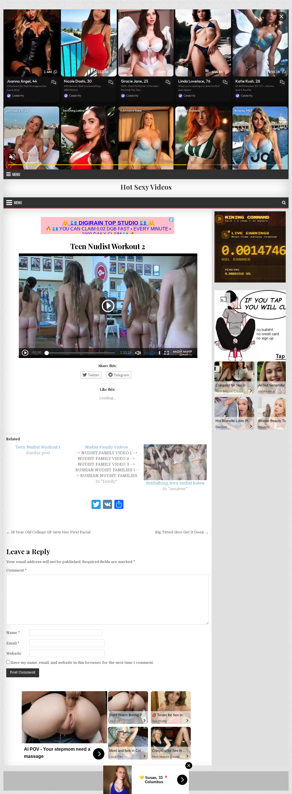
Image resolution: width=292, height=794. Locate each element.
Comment (16, 570)
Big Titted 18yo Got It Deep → (182, 532)
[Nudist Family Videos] (109, 464)
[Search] (284, 202)
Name (13, 633)
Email (12, 643)
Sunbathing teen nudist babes (175, 483)
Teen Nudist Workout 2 (107, 246)
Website (13, 653)
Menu (16, 174)
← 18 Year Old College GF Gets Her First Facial (48, 532)
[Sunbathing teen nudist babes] (175, 462)
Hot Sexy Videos (146, 186)
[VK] (107, 505)
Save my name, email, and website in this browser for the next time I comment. (82, 662)
